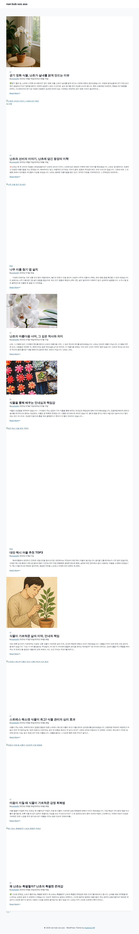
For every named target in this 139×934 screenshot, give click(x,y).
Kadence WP (90, 928)
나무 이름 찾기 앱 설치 (24, 269)
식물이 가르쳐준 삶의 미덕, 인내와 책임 (34, 636)
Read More (15, 93)
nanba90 (15, 79)
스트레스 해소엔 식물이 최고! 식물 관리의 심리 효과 (42, 719)
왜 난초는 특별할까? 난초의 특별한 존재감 (36, 886)
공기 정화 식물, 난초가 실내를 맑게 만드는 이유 (39, 75)
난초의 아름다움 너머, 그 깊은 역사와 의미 (36, 336)
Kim (11, 266)
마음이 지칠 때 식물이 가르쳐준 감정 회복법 (37, 803)
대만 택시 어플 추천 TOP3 (26, 552)
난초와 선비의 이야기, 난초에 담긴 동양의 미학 (39, 158)
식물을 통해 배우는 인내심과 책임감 (32, 402)
